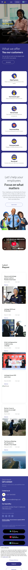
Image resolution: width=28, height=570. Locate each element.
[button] (26, 2)
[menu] (3, 2)
